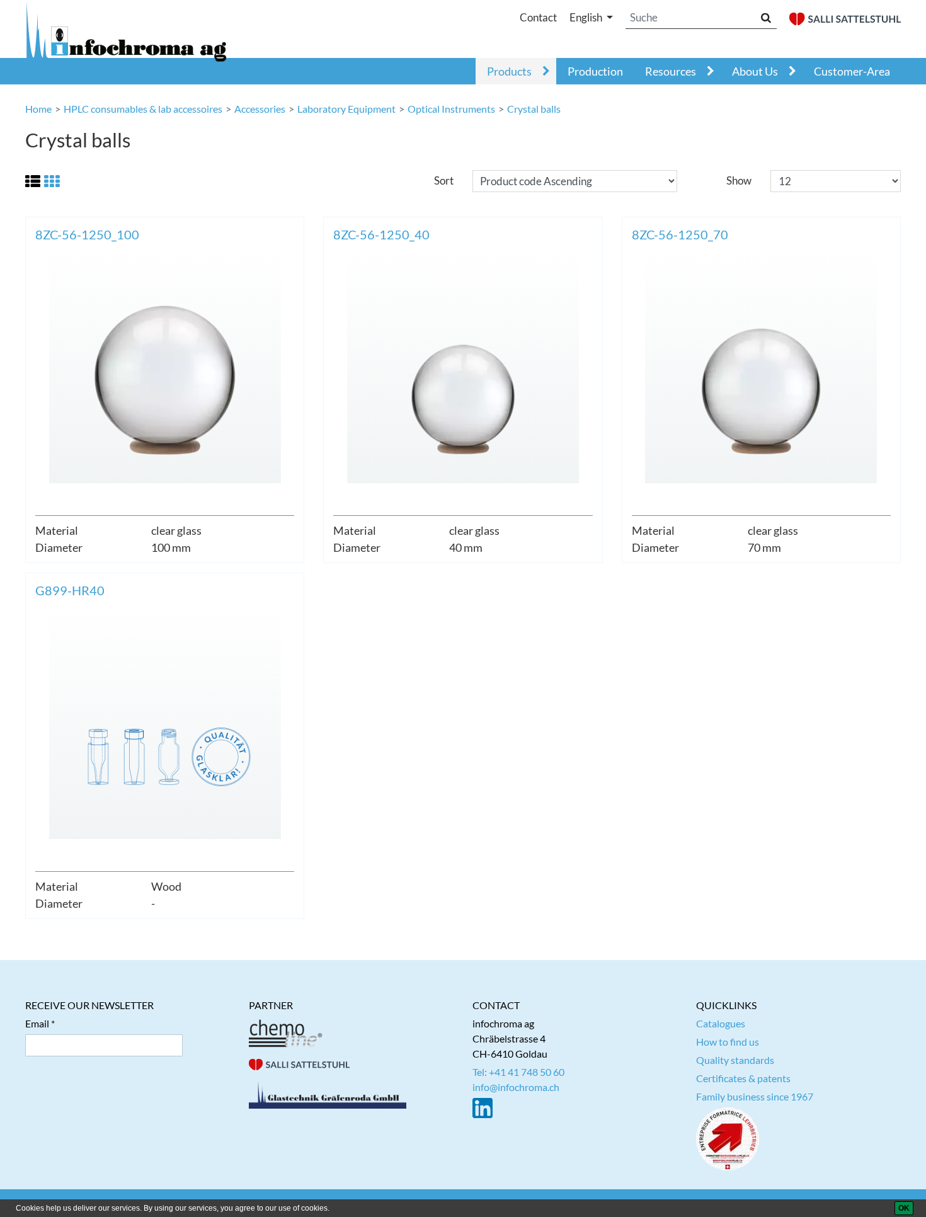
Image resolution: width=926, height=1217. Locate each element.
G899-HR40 (70, 590)
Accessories (259, 109)
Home (38, 109)
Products (509, 71)
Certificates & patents (743, 1078)
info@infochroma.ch (515, 1087)
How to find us (727, 1042)
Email (37, 1023)
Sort (444, 180)
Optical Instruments (451, 109)
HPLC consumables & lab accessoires (143, 109)
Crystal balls (534, 109)
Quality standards (735, 1060)
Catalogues (720, 1023)
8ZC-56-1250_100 (87, 234)
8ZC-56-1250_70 (680, 234)
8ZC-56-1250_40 (381, 234)
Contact (538, 17)
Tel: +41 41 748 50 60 (518, 1072)
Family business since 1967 (754, 1096)
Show (739, 180)
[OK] (904, 1208)
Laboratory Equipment (346, 109)
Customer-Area (852, 71)
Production (595, 71)
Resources (670, 71)
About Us (755, 71)
